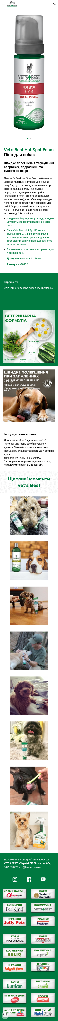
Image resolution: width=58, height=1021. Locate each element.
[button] (3, 4)
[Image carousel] (29, 75)
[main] (29, 160)
